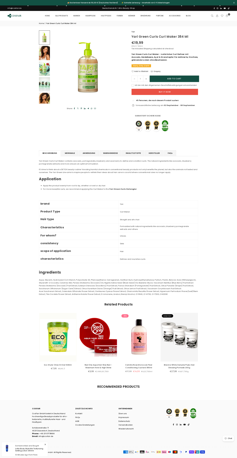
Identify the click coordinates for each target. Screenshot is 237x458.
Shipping (148, 48)
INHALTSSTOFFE (133, 153)
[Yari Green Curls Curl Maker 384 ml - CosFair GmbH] (44, 53)
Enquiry (157, 71)
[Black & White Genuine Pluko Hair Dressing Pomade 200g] (90, 337)
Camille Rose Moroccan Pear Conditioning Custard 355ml (49, 366)
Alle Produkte (61, 16)
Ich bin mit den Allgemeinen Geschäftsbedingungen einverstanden (165, 85)
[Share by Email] (95, 108)
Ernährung (146, 16)
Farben (120, 16)
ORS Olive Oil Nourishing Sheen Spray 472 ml (171, 366)
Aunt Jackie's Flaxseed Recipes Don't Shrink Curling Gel (131, 366)
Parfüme (159, 16)
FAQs (170, 153)
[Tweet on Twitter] (78, 108)
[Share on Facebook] (75, 108)
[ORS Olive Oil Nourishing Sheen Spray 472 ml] (171, 337)
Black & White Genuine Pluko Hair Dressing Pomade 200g (90, 366)
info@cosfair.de (46, 436)
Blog (188, 16)
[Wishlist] (222, 15)
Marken (76, 16)
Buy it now (165, 92)
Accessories (174, 16)
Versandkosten (126, 425)
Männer (131, 16)
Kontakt (78, 413)
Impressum (124, 417)
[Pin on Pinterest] (81, 108)
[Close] (45, 444)
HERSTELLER (154, 153)
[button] (227, 15)
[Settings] (217, 15)
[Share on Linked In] (85, 108)
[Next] (119, 67)
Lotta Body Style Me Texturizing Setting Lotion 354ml (29, 449)
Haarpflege (90, 16)
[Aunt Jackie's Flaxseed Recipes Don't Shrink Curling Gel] (130, 337)
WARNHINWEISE (110, 153)
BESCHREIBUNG (50, 153)
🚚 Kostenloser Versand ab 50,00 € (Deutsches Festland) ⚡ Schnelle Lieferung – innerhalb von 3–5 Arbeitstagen (118, 3)
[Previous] (56, 67)
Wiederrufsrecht (126, 428)
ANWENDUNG (89, 153)
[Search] (212, 15)
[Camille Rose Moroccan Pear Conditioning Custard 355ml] (49, 337)
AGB (77, 421)
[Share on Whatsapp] (92, 108)
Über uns (123, 413)
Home (47, 16)
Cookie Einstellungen (85, 425)
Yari (133, 31)
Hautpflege (106, 16)
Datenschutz (124, 421)
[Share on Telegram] (88, 108)
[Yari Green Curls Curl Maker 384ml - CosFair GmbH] (44, 37)
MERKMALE (70, 153)
